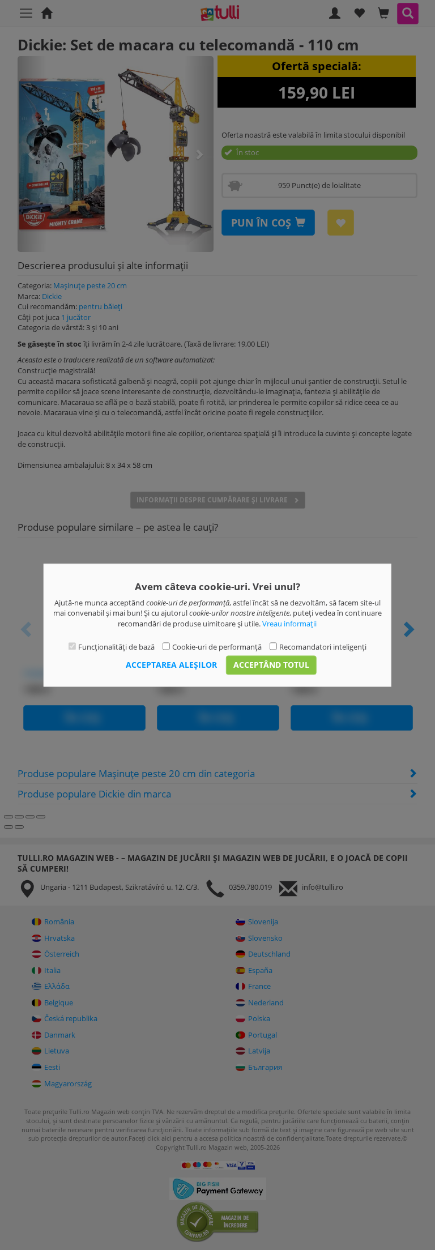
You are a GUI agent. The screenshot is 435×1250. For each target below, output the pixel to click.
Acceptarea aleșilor (171, 664)
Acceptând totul (271, 664)
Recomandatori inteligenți (322, 647)
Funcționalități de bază (116, 647)
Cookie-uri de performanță (217, 647)
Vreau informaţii (289, 623)
